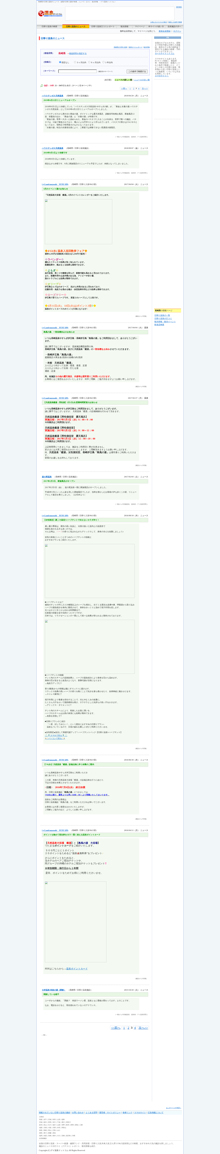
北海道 (41, 1117)
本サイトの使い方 (156, 26)
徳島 (40, 1133)
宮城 (49, 1119)
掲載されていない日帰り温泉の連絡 (54, 1112)
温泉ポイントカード (77, 968)
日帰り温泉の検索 (49, 26)
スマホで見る (56, 735)
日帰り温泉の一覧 (162, 315)
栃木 (45, 1122)
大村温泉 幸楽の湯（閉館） (54, 990)
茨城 (40, 1122)
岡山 (49, 1130)
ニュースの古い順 (142, 80)
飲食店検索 (159, 324)
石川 (49, 1125)
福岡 (40, 1135)
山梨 (58, 1125)
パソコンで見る (55, 738)
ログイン (177, 31)
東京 (63, 1122)
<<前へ (124, 88)
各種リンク (127, 1112)
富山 (45, 1125)
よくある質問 (91, 1112)
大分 (58, 1135)
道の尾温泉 (47, 477)
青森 (40, 1119)
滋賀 (40, 1127)
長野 (63, 1125)
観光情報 (124, 26)
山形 (58, 1119)
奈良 (58, 1127)
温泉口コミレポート (135, 47)
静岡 (72, 1125)
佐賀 (45, 1135)
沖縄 (73, 1135)
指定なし (65, 62)
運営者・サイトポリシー (110, 1112)
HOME (179, 7)
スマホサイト (140, 1112)
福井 (54, 1125)
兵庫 (54, 1127)
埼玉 (54, 1122)
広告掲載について (155, 1112)
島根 (45, 1130)
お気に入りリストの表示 (158, 22)
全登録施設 (43, 1138)
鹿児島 (68, 1135)
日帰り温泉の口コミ (163, 318)
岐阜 (67, 1125)
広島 (54, 1130)
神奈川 (68, 1122)
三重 (81, 1125)
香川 (45, 1133)
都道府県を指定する (78, 53)
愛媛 (49, 1133)
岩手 (45, 1119)
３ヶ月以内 (81, 62)
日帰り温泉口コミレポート (103, 26)
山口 (58, 1130)
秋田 (54, 1119)
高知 (54, 1133)
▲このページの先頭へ (173, 1108)
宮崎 (63, 1135)
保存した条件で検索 (175, 22)
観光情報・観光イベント (165, 321)
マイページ (140, 26)
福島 (63, 1119)
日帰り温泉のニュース (75, 26)
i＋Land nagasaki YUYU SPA (55, 184)
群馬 (49, 1122)
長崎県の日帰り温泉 (120, 47)
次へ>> (145, 88)
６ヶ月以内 (95, 62)
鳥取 (40, 1130)
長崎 (49, 1135)
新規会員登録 (164, 31)
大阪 (49, 1127)
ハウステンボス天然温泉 (52, 96)
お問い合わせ (78, 1112)
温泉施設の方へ (174, 26)
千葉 (58, 1122)
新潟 (40, 1125)
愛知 (76, 1125)
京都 (45, 1127)
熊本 (54, 1135)
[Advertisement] (69, 1059)
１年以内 (109, 62)
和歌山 (64, 1127)
